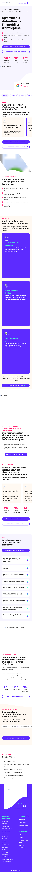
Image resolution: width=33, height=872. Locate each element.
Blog (20, 834)
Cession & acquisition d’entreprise (5, 854)
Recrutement (22, 823)
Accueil (4, 9)
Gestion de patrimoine (14, 9)
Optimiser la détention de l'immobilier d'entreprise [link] (15, 12)
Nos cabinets (22, 819)
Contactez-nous (23, 826)
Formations (5, 844)
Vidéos (21, 838)
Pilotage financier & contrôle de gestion (7, 839)
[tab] (6, 726)
